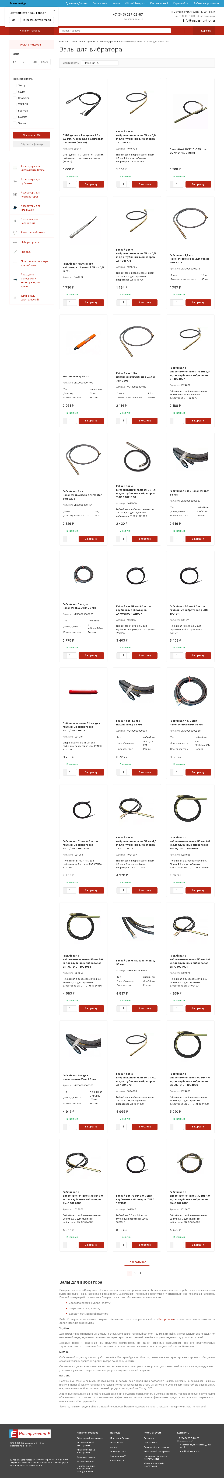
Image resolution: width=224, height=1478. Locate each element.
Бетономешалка (85, 1461)
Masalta (22, 117)
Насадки (26, 251)
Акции (116, 3)
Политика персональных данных (51, 1460)
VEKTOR (23, 104)
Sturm (21, 91)
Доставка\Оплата (77, 3)
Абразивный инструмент (90, 1438)
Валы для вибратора (33, 232)
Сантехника (150, 1442)
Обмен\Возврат (135, 3)
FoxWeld (23, 110)
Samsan (22, 123)
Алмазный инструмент (156, 1447)
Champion (24, 98)
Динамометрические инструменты (155, 1457)
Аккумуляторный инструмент (86, 1451)
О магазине (100, 3)
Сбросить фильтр (32, 144)
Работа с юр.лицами (206, 3)
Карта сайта (180, 3)
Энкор (22, 85)
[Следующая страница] (145, 1273)
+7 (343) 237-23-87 (128, 14)
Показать (29, 135)
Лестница (149, 1438)
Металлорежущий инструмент (154, 1464)
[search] (167, 31)
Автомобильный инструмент (85, 1444)
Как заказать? (159, 3)
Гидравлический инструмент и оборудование (86, 1469)
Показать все (137, 1262)
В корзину (91, 184)
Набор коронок (30, 242)
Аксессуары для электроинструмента (120, 41)
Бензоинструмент (87, 1457)
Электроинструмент (83, 41)
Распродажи (166, 1319)
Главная (63, 41)
